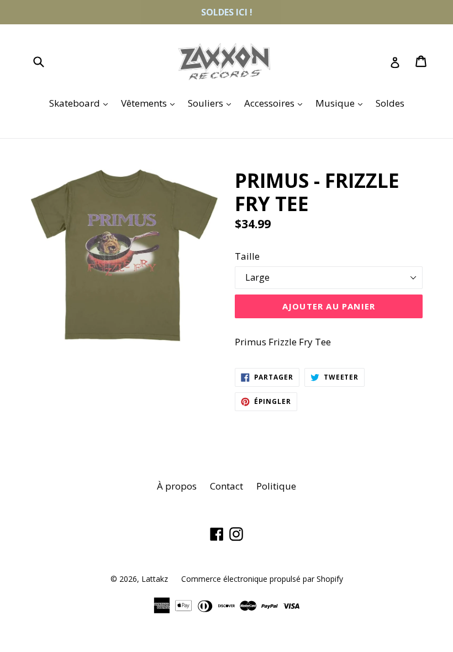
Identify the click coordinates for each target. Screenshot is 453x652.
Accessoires (276, 102)
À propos (177, 486)
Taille (247, 256)
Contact (226, 486)
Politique (276, 486)
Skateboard (81, 102)
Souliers (212, 102)
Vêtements (150, 102)
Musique (341, 102)
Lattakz (154, 579)
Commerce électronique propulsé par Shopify (262, 579)
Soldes (390, 103)
